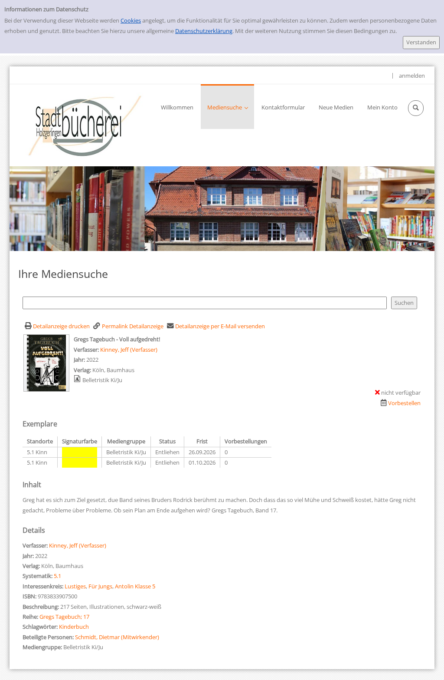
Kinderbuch (74, 626)
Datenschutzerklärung (203, 31)
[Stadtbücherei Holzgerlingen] (85, 125)
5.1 (57, 576)
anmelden (412, 75)
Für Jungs (100, 586)
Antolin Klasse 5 (135, 586)
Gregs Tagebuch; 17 (64, 617)
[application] (227, 106)
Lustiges (75, 586)
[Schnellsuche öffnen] (416, 108)
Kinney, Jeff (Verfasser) (128, 349)
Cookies (131, 20)
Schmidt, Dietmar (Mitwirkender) (117, 637)
